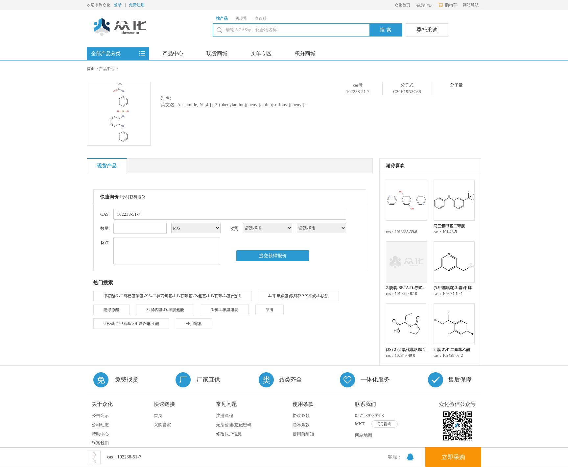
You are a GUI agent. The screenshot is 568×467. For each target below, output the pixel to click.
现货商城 (216, 53)
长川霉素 (194, 323)
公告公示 (100, 415)
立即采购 (453, 457)
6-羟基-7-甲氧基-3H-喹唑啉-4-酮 (131, 323)
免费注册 (137, 5)
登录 (118, 5)
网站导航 (471, 5)
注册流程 (224, 415)
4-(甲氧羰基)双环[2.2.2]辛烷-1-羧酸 (298, 296)
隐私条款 (301, 424)
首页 (91, 68)
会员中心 (424, 5)
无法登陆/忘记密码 (233, 424)
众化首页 (402, 5)
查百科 (261, 18)
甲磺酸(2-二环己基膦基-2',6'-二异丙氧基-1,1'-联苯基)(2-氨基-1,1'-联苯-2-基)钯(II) (172, 296)
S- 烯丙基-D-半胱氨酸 (165, 309)
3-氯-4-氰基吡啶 (225, 309)
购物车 (451, 5)
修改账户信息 (229, 433)
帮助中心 (100, 433)
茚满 (269, 309)
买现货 (241, 18)
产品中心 (172, 53)
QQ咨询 (384, 424)
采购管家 (162, 424)
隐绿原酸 (111, 309)
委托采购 (427, 30)
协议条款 (301, 415)
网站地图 (363, 435)
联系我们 (100, 443)
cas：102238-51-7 (124, 457)
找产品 (222, 18)
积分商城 (305, 53)
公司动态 (100, 424)
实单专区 (261, 53)
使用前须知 (303, 433)
